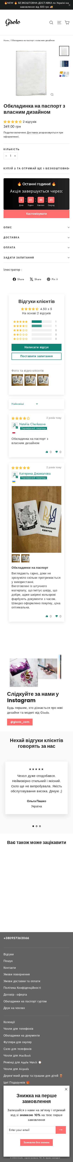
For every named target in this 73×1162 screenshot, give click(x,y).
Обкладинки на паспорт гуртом (25, 1001)
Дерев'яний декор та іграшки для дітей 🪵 (33, 1076)
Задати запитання (19, 257)
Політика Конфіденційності (22, 988)
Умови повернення (17, 974)
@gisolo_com (19, 722)
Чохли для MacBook (17, 1055)
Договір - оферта (15, 995)
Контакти (10, 968)
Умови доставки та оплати (22, 981)
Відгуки (9, 954)
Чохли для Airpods (16, 1069)
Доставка (32, 132)
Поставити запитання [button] (36, 356)
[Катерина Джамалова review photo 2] (16, 558)
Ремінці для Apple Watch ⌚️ (23, 1062)
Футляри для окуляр (18, 1042)
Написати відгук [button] (36, 347)
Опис (8, 227)
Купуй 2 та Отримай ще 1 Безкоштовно (36, 168)
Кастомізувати (36, 214)
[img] (21, 418)
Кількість (12, 149)
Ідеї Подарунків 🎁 (17, 1082)
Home (6, 40)
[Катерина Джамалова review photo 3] (25, 558)
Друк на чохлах (14, 1008)
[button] (13, 122)
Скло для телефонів (18, 1049)
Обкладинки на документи (22, 1035)
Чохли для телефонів (18, 1029)
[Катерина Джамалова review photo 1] (36, 519)
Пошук (8, 961)
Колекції (9, 1022)
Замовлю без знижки (36, 1142)
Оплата (9, 247)
